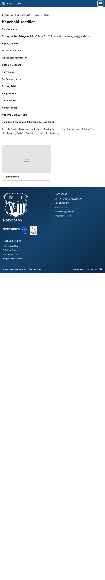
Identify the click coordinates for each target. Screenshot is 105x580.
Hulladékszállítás (10, 246)
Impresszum (92, 269)
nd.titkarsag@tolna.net (65, 212)
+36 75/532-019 (62, 203)
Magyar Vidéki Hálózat (13, 259)
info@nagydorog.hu (63, 216)
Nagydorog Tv (9, 254)
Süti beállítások (79, 269)
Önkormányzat (23, 15)
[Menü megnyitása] (100, 3)
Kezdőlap (9, 15)
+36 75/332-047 (62, 207)
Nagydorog (12, 220)
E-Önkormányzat (10, 250)
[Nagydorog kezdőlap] (12, 3)
